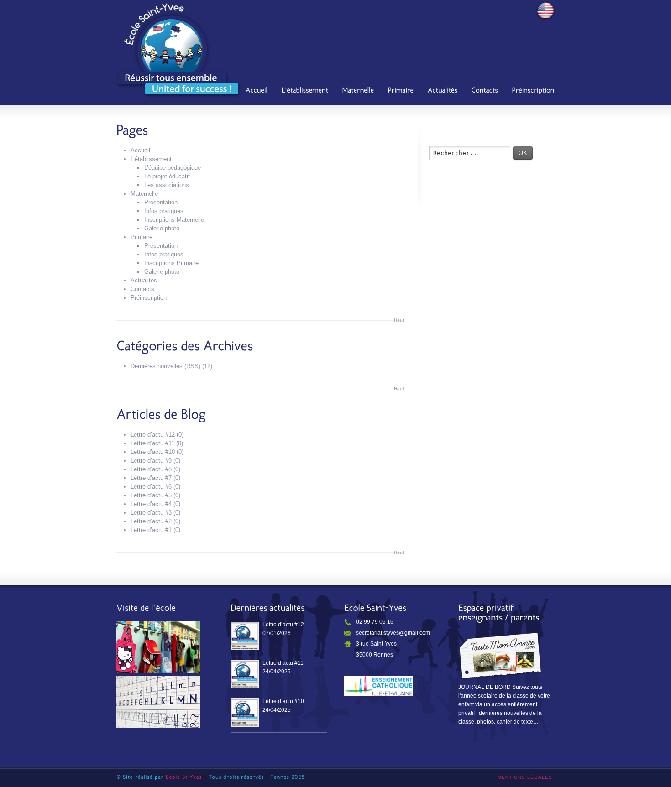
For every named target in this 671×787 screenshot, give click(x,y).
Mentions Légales (525, 777)
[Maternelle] (358, 91)
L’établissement (151, 159)
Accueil (140, 150)
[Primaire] (401, 91)
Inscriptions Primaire (171, 263)
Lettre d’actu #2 (151, 521)
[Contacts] (485, 91)
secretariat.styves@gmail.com (393, 633)
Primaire (141, 237)
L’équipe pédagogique (172, 167)
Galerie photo (161, 228)
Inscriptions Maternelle (174, 219)
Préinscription (149, 297)
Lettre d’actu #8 (151, 469)
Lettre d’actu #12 (153, 434)
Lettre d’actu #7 (151, 477)
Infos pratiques (163, 211)
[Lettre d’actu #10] (245, 712)
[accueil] (257, 91)
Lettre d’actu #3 (151, 512)
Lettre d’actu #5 (151, 495)
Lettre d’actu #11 (152, 443)
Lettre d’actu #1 (151, 529)
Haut (399, 320)
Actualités (144, 280)
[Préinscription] (533, 91)
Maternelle (144, 193)
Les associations (166, 185)
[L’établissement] (305, 91)
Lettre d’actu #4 (151, 503)
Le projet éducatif (167, 176)
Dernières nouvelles (157, 366)
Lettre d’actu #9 (151, 460)
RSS (192, 366)
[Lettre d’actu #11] (245, 674)
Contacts (142, 289)
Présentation (161, 202)
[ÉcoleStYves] (184, 777)
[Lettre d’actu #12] (245, 636)
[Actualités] (443, 91)
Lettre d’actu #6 (151, 486)
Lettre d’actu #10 (153, 451)
